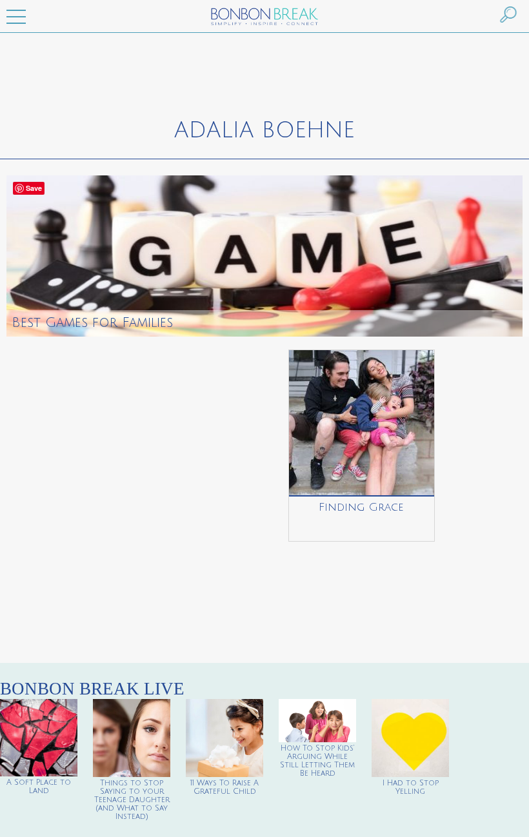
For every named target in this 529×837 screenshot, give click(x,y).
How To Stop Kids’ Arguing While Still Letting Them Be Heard (317, 761)
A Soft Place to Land (38, 786)
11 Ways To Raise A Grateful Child (224, 787)
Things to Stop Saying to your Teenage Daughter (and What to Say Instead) (132, 800)
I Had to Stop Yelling (411, 787)
